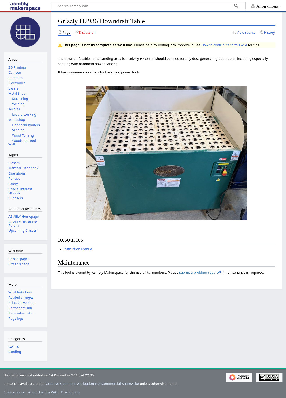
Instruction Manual (78, 249)
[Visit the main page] (25, 31)
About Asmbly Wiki (43, 392)
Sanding (14, 352)
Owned (13, 346)
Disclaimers (70, 392)
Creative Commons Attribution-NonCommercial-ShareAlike (92, 383)
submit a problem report (198, 272)
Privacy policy (14, 392)
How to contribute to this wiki (224, 45)
